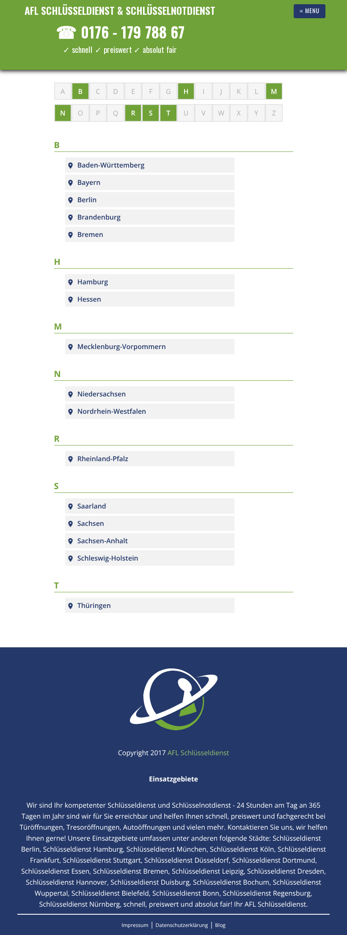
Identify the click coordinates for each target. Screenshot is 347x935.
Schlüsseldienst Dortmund (273, 860)
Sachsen (90, 523)
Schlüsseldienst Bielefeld (110, 893)
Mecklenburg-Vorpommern (121, 346)
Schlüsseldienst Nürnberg (79, 904)
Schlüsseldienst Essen (55, 871)
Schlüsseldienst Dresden (285, 871)
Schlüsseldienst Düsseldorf (186, 860)
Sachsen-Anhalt (102, 540)
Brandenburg (99, 217)
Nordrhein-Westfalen (111, 411)
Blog (220, 925)
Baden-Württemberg (111, 165)
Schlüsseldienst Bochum (231, 882)
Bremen (90, 234)
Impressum (134, 925)
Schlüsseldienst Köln (242, 849)
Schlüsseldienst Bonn (185, 893)
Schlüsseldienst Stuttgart (102, 860)
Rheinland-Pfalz (102, 458)
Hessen (89, 299)
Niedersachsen (101, 394)
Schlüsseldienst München (167, 849)
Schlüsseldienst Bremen (130, 871)
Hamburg (92, 281)
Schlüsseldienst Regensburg (266, 893)
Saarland (91, 506)
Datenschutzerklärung (182, 925)
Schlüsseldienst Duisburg (149, 882)
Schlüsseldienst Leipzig (208, 871)
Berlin (87, 199)
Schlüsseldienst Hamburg (83, 849)
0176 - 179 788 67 (120, 32)
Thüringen (94, 605)
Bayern (89, 182)
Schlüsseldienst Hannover (66, 882)
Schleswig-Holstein (107, 558)
